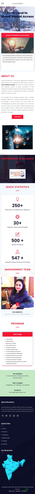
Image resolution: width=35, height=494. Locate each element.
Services (5, 444)
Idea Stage (17, 334)
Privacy (24, 491)
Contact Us (5, 435)
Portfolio (5, 441)
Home (4, 428)
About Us (5, 432)
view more (17, 117)
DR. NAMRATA (17, 312)
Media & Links (6, 438)
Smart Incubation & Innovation (17, 35)
